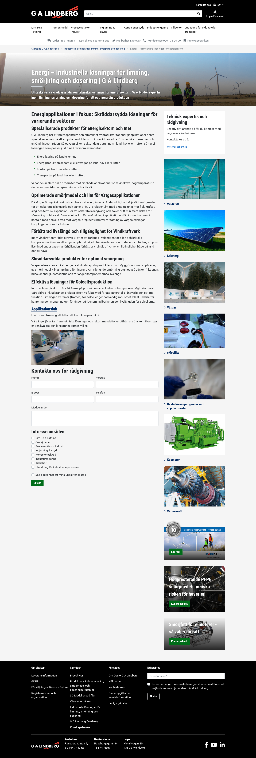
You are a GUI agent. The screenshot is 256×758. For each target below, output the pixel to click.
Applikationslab (44, 309)
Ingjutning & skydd (107, 29)
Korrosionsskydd (134, 27)
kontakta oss (203, 5)
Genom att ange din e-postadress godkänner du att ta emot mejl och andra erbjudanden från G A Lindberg (188, 686)
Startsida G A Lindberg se (45, 48)
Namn (35, 377)
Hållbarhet (115, 681)
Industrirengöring (157, 27)
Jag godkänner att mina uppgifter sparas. (61, 474)
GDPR (35, 681)
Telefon (100, 392)
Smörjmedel (60, 27)
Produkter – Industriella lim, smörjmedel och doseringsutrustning (87, 685)
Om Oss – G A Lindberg (123, 675)
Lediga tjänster (118, 703)
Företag (100, 377)
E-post (35, 392)
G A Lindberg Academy (84, 721)
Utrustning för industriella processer (200, 29)
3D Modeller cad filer (82, 695)
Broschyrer (76, 675)
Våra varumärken (80, 701)
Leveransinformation (44, 675)
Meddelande (38, 407)
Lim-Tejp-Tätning (37, 29)
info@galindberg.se (176, 147)
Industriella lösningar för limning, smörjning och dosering (94, 48)
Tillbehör (176, 27)
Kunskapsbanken (80, 727)
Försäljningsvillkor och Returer (49, 687)
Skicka (37, 483)
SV (219, 5)
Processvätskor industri (80, 29)
